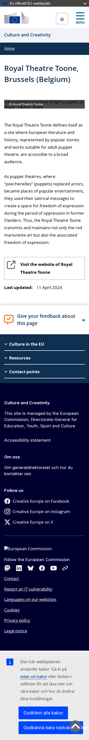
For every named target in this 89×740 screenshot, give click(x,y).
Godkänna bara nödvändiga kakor (53, 727)
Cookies (12, 610)
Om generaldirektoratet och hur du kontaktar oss (38, 470)
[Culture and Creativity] (16, 17)
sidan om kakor (33, 676)
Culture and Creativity (27, 402)
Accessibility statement (27, 440)
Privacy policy (17, 620)
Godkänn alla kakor (43, 712)
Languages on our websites (30, 599)
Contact (11, 578)
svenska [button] (62, 18)
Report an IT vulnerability (28, 589)
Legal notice (15, 631)
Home (9, 48)
